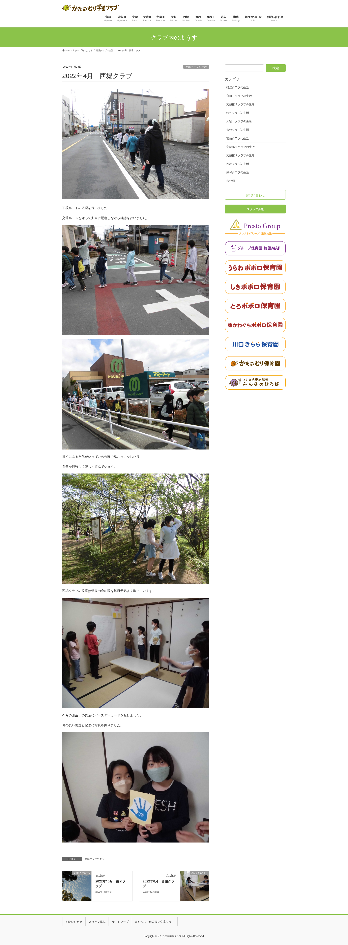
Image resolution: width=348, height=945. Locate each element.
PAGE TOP (336, 913)
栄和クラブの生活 (237, 172)
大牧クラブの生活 (237, 130)
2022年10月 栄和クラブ (110, 883)
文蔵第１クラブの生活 (240, 147)
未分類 (230, 181)
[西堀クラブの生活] (194, 886)
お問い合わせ (73, 922)
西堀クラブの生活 (196, 67)
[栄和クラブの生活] (76, 886)
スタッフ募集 (97, 922)
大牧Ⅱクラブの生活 (239, 121)
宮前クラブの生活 (237, 138)
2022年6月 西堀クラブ (158, 883)
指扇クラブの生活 (237, 87)
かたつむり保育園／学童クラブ (154, 922)
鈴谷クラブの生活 (237, 113)
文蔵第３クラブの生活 (240, 104)
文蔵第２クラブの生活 (240, 155)
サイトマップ (120, 922)
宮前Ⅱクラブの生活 (239, 96)
